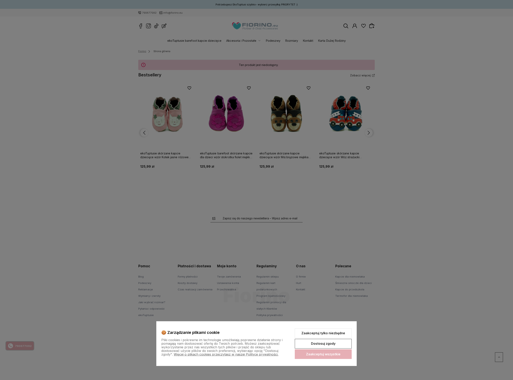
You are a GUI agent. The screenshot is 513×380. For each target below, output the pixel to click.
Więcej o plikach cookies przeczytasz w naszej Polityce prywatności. (226, 354)
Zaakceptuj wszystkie (323, 354)
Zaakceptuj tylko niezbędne (323, 333)
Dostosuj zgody (323, 343)
